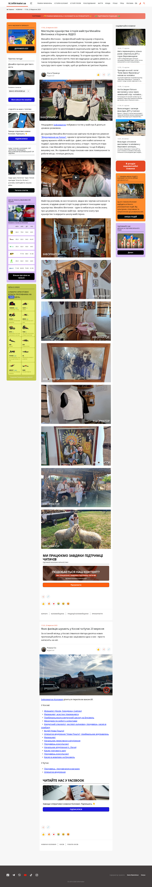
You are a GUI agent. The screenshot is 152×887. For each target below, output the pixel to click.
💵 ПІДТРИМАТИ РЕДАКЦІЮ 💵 (107, 16)
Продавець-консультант (56, 744)
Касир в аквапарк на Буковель (59, 757)
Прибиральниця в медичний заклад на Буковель (69, 717)
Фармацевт (50, 737)
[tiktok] (31, 875)
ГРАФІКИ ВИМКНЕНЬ (44, 3)
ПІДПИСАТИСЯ (21, 139)
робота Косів (72, 844)
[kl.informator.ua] (17, 3)
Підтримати (76, 585)
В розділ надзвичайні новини (130, 166)
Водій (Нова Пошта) (54, 730)
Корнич (44, 614)
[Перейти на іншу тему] (140, 3)
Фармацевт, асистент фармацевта (61, 714)
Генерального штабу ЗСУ (24, 377)
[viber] (19, 875)
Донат (130, 252)
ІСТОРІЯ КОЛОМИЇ (61, 3)
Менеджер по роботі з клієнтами (60, 720)
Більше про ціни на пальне (21, 276)
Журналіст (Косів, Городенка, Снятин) (63, 711)
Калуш (143, 875)
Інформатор (60, 124)
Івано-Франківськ (133, 875)
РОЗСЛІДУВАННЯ (89, 3)
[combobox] (19, 91)
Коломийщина (57, 614)
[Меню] (29, 3)
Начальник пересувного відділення (62, 740)
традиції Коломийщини (78, 614)
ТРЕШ (122, 3)
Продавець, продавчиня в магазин (62, 768)
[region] (21, 97)
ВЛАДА (107, 3)
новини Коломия (48, 844)
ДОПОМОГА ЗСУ (21, 48)
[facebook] (8, 875)
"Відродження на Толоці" (53, 137)
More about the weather (21, 100)
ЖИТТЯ (100, 3)
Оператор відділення (55, 772)
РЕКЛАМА (129, 3)
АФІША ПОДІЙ (130, 217)
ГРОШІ (115, 3)
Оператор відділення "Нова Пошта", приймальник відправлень (76, 734)
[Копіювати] (109, 75)
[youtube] (25, 875)
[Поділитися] (104, 75)
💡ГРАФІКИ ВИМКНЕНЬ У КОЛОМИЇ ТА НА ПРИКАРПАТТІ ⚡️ (68, 16)
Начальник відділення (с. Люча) (60, 747)
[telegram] (13, 875)
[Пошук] (144, 3)
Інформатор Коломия (52, 699)
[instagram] (37, 875)
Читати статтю (21, 190)
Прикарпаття (97, 614)
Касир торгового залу (55, 750)
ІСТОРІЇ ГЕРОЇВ (75, 3)
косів (62, 844)
